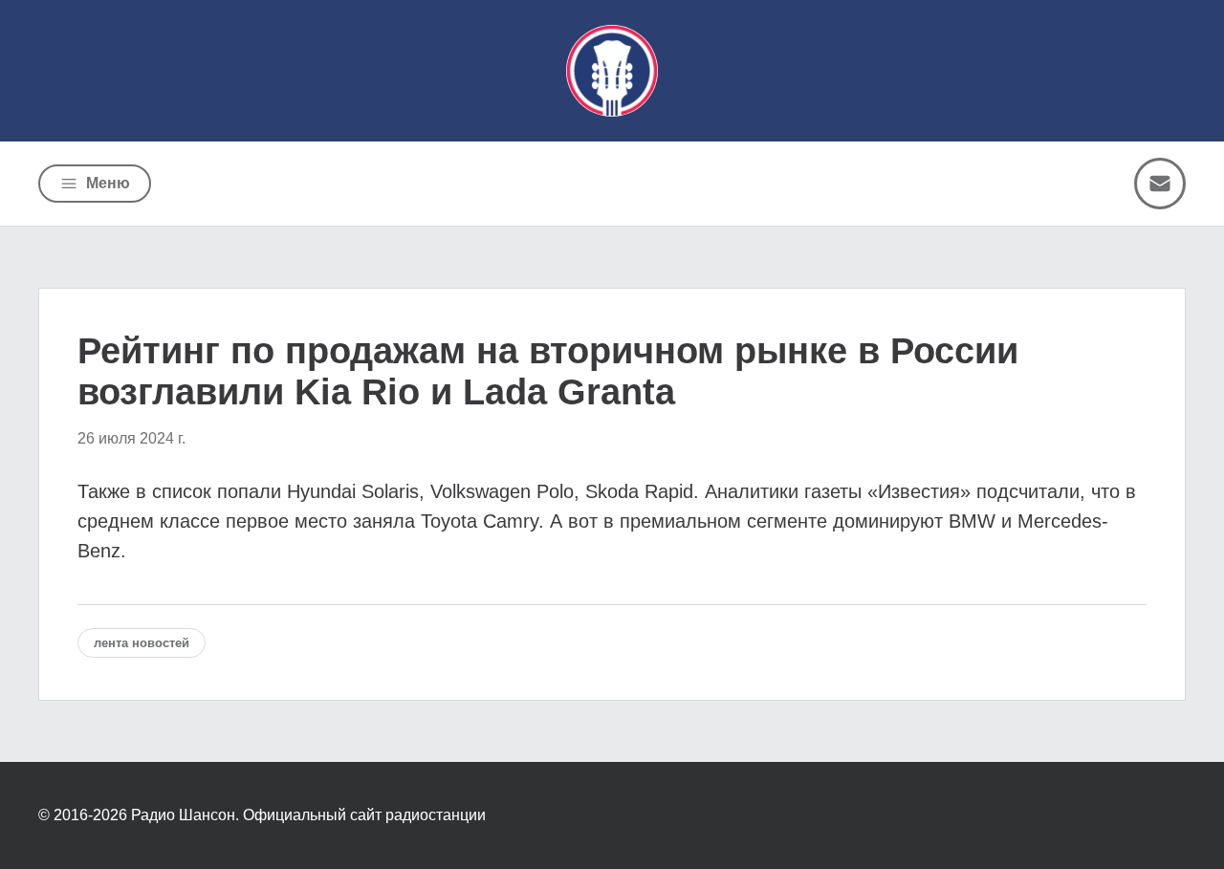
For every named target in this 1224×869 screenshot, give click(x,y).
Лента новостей (141, 643)
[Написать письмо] (1160, 183)
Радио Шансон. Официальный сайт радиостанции (308, 815)
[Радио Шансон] (612, 71)
